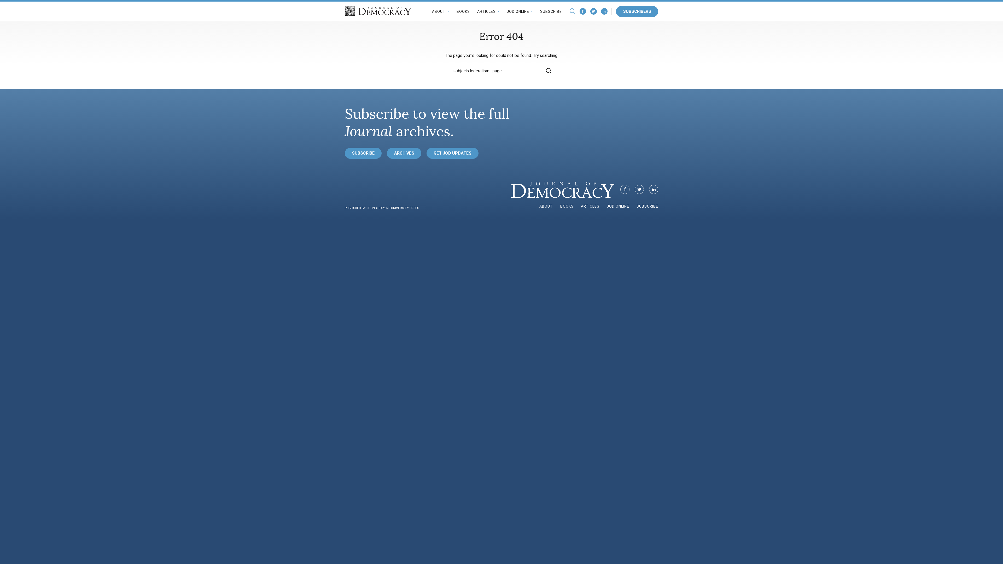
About (439, 11)
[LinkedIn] (604, 11)
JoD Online (518, 11)
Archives (404, 153)
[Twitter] (593, 11)
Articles (486, 11)
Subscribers (637, 11)
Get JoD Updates (452, 153)
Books (463, 11)
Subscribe (551, 11)
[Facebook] (583, 11)
